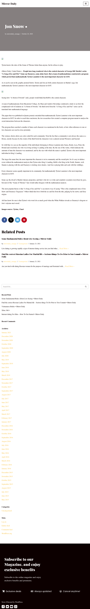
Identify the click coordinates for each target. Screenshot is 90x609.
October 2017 (6, 387)
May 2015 (5, 499)
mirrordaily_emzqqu (13, 34)
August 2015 (6, 488)
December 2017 (7, 379)
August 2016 (6, 441)
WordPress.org (7, 533)
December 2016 (7, 426)
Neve (3, 602)
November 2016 (7, 429)
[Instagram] (15, 606)
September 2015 (7, 484)
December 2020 (7, 336)
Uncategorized (23, 244)
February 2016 (7, 464)
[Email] (17, 220)
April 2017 (5, 410)
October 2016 (6, 433)
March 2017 (6, 414)
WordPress (19, 602)
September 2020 (7, 348)
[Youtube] (11, 606)
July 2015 (5, 492)
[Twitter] (11, 220)
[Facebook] (4, 220)
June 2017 (5, 402)
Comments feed (7, 529)
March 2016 (6, 461)
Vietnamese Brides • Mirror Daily (13, 306)
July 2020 (5, 356)
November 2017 (7, 383)
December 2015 (7, 472)
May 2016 (5, 453)
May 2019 (5, 359)
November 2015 (7, 476)
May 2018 (5, 371)
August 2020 (6, 352)
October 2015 (6, 480)
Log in (4, 522)
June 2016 (5, 449)
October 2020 (6, 344)
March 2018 (6, 375)
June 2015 (5, 496)
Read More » (64, 248)
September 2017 (7, 391)
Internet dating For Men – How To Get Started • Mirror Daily (23, 314)
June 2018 (5, 367)
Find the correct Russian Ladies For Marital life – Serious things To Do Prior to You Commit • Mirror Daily (39, 302)
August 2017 (6, 394)
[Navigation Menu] (85, 3)
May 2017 (5, 406)
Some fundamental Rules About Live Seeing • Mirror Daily (26, 239)
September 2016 (7, 437)
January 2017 (6, 422)
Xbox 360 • (6, 310)
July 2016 (5, 445)
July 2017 (5, 398)
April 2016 (5, 457)
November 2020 (7, 340)
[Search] (85, 286)
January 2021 (6, 332)
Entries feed (6, 525)
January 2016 (6, 468)
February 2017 (7, 418)
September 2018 (7, 363)
